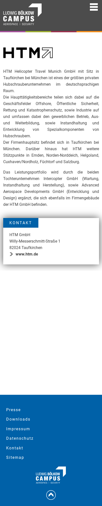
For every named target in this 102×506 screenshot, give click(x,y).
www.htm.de (27, 254)
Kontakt (14, 448)
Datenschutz (20, 438)
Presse (13, 409)
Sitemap (15, 457)
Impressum (18, 429)
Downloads (18, 419)
